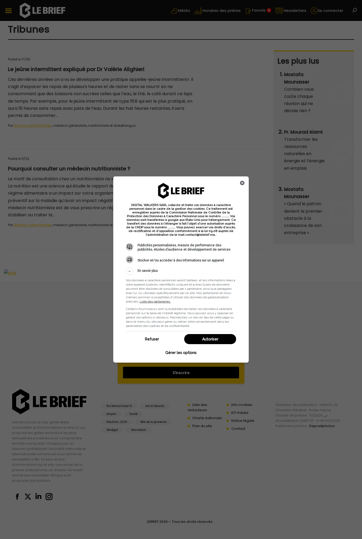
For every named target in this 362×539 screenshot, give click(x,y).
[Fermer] (242, 183)
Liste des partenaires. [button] (155, 301)
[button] (181, 271)
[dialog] (181, 269)
